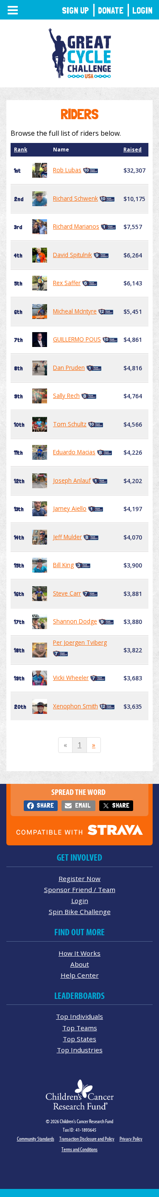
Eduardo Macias (74, 452)
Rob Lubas (67, 170)
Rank (20, 149)
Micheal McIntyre (75, 311)
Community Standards (35, 1138)
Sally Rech (66, 396)
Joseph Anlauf (72, 480)
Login (142, 10)
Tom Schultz (69, 424)
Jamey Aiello (69, 508)
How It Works (79, 953)
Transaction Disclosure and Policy (86, 1138)
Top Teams (79, 1028)
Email (82, 805)
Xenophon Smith (75, 706)
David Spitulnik (72, 255)
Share (45, 805)
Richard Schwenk (75, 198)
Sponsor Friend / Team (79, 889)
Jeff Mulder (67, 537)
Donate (110, 10)
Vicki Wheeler (71, 678)
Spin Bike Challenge (80, 911)
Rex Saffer (67, 283)
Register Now (79, 878)
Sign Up (75, 10)
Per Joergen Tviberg (80, 642)
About (79, 964)
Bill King (63, 565)
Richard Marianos (76, 226)
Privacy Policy (131, 1138)
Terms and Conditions (79, 1149)
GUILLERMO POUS (77, 339)
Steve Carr (67, 593)
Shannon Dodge (75, 621)
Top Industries (80, 1050)
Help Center (80, 975)
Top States (79, 1039)
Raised (132, 149)
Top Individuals (79, 1016)
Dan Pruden (69, 368)
